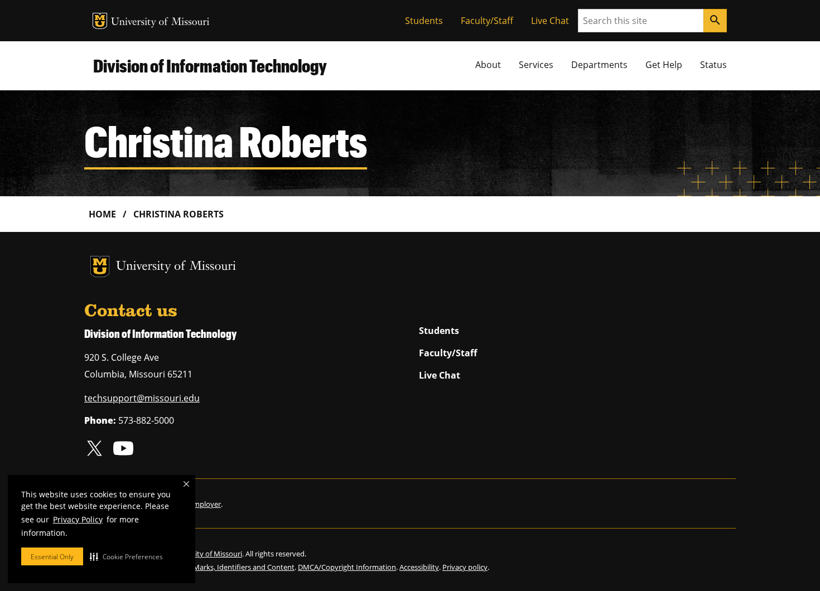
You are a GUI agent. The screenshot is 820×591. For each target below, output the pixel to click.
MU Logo (100, 21)
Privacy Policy (78, 519)
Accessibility (419, 567)
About (488, 65)
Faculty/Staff (487, 20)
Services (536, 65)
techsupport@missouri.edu (142, 398)
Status (713, 65)
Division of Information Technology (210, 65)
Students (424, 20)
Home (102, 214)
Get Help (663, 65)
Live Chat (550, 20)
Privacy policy (465, 567)
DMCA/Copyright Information (347, 567)
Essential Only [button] (52, 556)
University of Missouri (160, 22)
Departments (599, 65)
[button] (126, 556)
